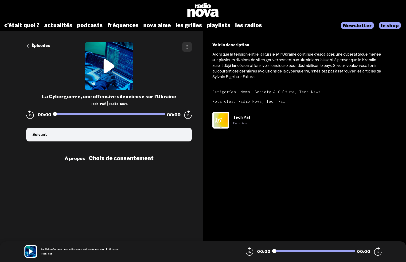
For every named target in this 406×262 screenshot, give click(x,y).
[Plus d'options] (187, 47)
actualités (58, 25)
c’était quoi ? (21, 25)
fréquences (123, 25)
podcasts (90, 25)
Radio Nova (118, 104)
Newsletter (357, 25)
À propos (75, 158)
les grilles (189, 25)
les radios (248, 25)
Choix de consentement (121, 158)
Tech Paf (98, 104)
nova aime (157, 25)
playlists (218, 25)
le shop (390, 25)
